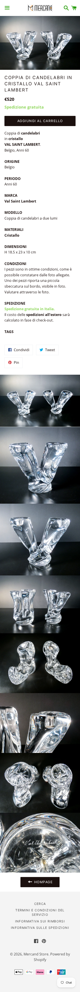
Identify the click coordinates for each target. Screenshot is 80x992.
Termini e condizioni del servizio (40, 912)
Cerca (40, 904)
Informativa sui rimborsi (40, 921)
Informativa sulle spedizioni (40, 928)
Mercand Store (36, 954)
